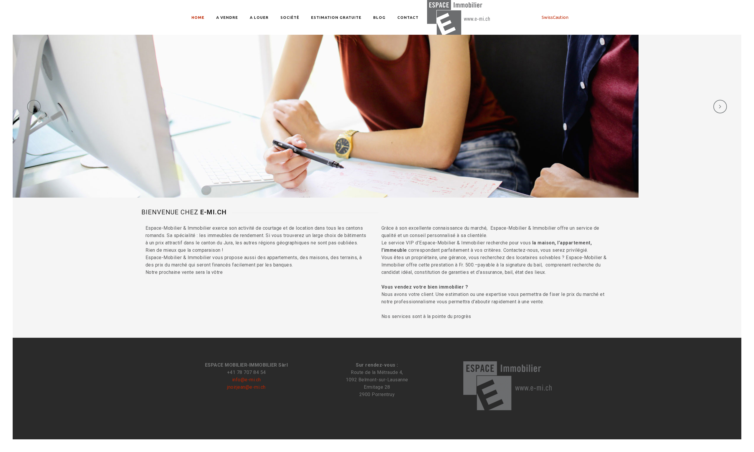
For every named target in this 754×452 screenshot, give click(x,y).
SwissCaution (555, 17)
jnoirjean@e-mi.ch (246, 387)
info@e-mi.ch (246, 380)
